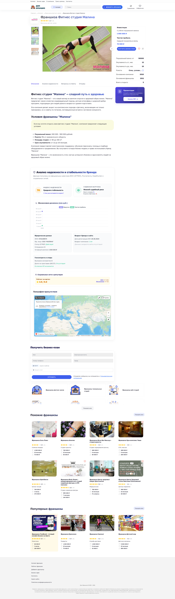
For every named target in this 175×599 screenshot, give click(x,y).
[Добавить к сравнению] (142, 48)
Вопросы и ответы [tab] (68, 84)
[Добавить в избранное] (139, 48)
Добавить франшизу (37, 569)
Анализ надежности (50, 84)
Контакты (69, 1)
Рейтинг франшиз (37, 566)
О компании (50, 1)
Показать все (87, 408)
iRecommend (100, 281)
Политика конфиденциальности (41, 582)
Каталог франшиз (36, 563)
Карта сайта (35, 579)
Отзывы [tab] (82, 84)
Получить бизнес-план (126, 49)
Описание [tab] (35, 84)
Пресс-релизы (60, 1)
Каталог (32, 1)
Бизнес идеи (41, 1)
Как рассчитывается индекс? (54, 193)
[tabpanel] (72, 123)
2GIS (101, 280)
